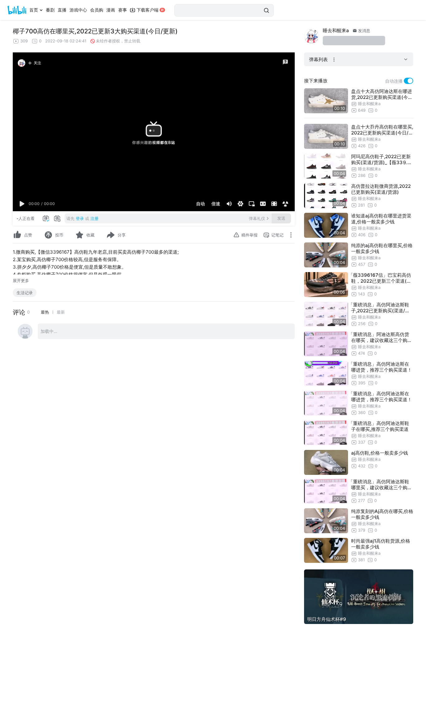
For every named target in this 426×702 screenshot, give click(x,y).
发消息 (363, 30)
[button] (22, 203)
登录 (80, 218)
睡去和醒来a (336, 30)
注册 (94, 218)
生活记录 (25, 292)
